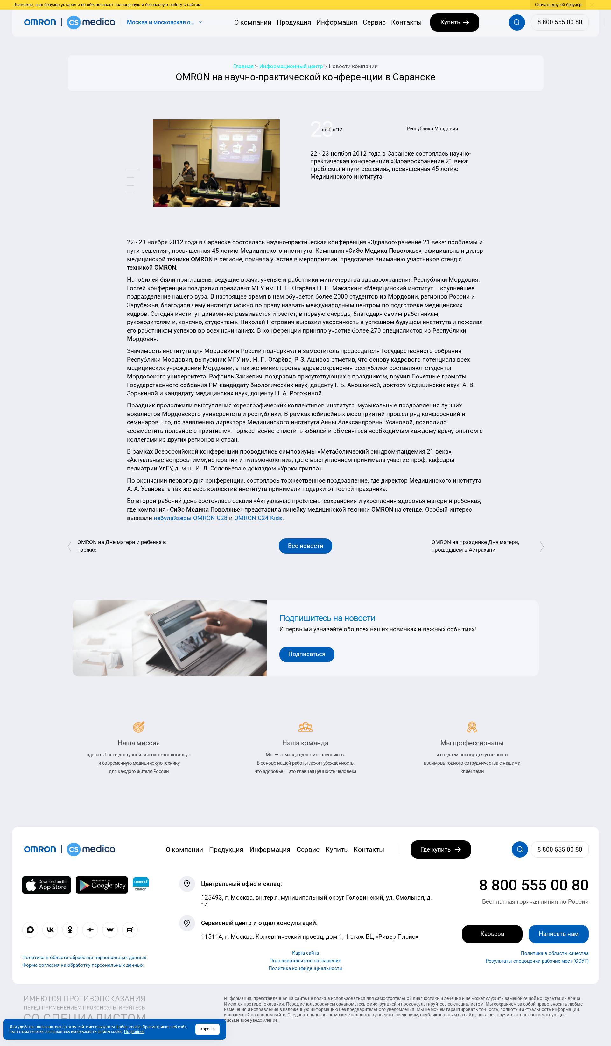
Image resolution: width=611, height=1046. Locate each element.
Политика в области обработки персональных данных (84, 957)
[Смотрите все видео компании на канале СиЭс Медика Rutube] (130, 929)
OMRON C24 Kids (257, 518)
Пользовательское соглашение (305, 960)
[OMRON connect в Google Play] (102, 885)
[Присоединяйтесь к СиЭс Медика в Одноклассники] (70, 929)
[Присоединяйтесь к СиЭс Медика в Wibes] (110, 929)
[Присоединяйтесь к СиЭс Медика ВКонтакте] (50, 929)
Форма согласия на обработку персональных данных (82, 965)
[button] (133, 170)
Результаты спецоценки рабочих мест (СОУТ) (537, 961)
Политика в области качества (555, 953)
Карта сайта (305, 953)
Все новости (305, 545)
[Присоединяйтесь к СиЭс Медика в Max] (30, 929)
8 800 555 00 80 (534, 885)
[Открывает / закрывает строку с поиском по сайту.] (517, 22)
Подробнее (134, 1031)
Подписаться (306, 654)
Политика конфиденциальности (305, 968)
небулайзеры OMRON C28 (191, 518)
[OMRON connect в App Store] (46, 885)
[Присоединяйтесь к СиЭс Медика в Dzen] (90, 929)
